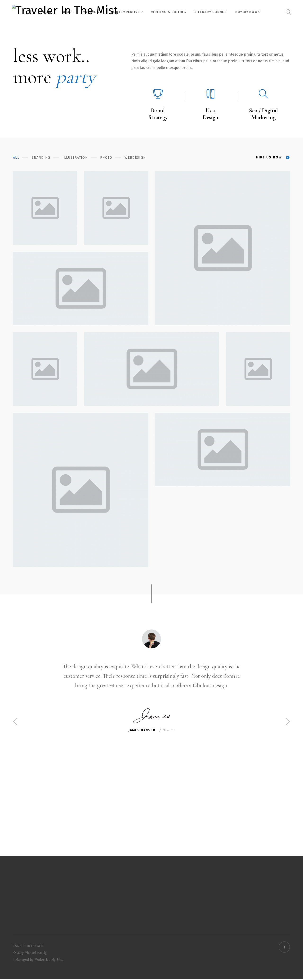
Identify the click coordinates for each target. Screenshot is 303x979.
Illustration (75, 158)
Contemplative (125, 12)
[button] (15, 721)
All (16, 158)
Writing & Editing (168, 12)
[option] (151, 682)
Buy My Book (247, 12)
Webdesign (135, 158)
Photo (106, 158)
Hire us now (269, 157)
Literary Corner (211, 12)
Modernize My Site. (49, 960)
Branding (40, 158)
